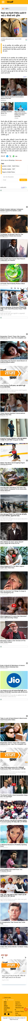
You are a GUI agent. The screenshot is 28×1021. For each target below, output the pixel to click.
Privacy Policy (19, 1011)
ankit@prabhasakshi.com (7, 39)
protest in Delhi (6, 166)
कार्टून (5, 1010)
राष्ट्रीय (6, 8)
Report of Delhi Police (8, 172)
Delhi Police (15, 166)
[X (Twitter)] (25, 28)
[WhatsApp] (25, 31)
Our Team (18, 1015)
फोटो (5, 1004)
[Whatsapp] (13, 157)
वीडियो (6, 1006)
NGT (13, 169)
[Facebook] (25, 24)
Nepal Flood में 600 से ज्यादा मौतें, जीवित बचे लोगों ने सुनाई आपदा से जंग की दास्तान (13, 976)
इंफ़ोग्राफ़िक (7, 1008)
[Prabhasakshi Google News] (26, 40)
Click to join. (18, 160)
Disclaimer (18, 1005)
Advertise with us (19, 1008)
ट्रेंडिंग (5, 1002)
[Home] (3, 8)
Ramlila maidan (6, 169)
